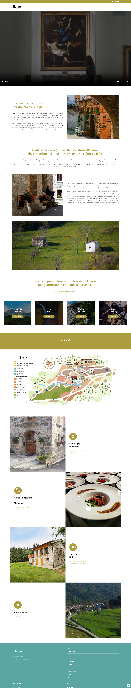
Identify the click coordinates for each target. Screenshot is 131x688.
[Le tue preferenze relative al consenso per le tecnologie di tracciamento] (128, 685)
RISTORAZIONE (71, 661)
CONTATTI (70, 674)
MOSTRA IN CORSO (72, 651)
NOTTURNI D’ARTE (72, 671)
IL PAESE (69, 658)
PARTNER (70, 668)
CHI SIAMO (70, 664)
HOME (69, 648)
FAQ (69, 677)
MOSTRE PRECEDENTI (72, 655)
